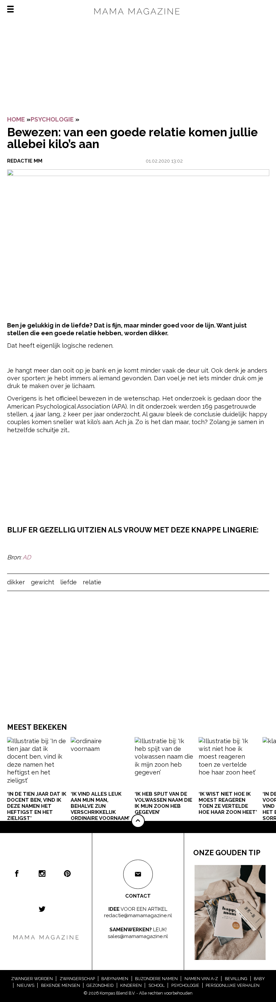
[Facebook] (17, 873)
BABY (259, 978)
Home (16, 119)
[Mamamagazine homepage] (138, 17)
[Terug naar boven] (138, 821)
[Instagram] (42, 873)
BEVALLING (236, 978)
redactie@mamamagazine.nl (138, 915)
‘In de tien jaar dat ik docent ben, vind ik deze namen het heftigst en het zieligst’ (36, 806)
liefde (68, 582)
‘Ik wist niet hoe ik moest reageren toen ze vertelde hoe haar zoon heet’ (228, 803)
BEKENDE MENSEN (60, 985)
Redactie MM (24, 161)
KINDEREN (131, 985)
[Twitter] (42, 909)
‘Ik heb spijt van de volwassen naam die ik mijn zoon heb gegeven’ (163, 803)
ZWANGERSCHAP (77, 978)
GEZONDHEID (100, 985)
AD (27, 557)
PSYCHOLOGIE (52, 119)
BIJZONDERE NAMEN (156, 978)
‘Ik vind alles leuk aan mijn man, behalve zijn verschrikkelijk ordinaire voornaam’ (100, 806)
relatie (92, 582)
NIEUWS (25, 985)
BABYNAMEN (114, 978)
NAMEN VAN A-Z (201, 978)
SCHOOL (156, 985)
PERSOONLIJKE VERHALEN (233, 985)
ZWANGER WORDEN (32, 978)
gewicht (42, 582)
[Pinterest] (67, 873)
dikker (16, 582)
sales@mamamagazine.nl (138, 936)
